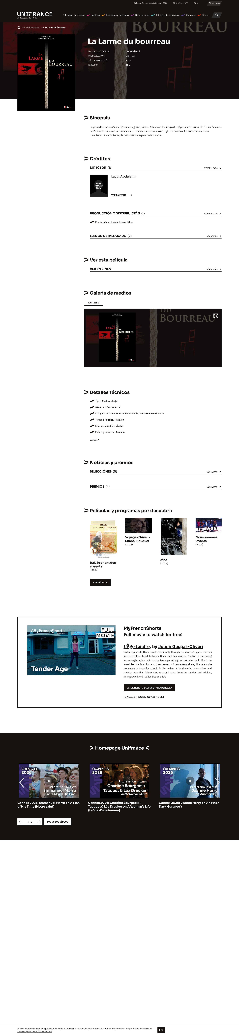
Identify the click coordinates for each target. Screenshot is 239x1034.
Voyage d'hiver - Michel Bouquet (137, 539)
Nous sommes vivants (206, 539)
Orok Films (130, 56)
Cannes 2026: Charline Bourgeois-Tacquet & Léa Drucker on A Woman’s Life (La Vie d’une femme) (48, 806)
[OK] (161, 1030)
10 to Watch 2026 (180, 3)
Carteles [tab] (93, 302)
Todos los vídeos (57, 821)
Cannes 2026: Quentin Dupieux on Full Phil (188, 804)
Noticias (95, 15)
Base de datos (142, 15)
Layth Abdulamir (133, 51)
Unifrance (191, 15)
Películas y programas (74, 15)
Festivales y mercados (117, 15)
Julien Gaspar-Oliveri (180, 646)
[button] (215, 316)
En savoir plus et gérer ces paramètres (34, 1031)
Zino (163, 560)
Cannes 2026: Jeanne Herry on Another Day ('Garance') (118, 804)
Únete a (206, 15)
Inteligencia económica (168, 15)
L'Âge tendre (137, 646)
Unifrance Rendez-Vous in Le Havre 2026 (150, 3)
